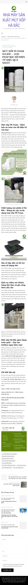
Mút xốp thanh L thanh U (7, 510)
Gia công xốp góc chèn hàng (9, 454)
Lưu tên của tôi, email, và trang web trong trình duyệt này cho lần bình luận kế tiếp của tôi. (13, 565)
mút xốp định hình (6, 467)
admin (14, 101)
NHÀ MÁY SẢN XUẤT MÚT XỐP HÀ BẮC (14, 20)
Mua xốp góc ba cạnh (7, 458)
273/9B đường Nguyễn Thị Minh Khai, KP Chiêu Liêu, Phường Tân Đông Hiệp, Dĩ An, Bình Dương (13, 405)
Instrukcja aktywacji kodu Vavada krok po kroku (9, 527)
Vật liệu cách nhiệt (7, 47)
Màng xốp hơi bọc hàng (8, 456)
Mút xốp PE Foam (6, 133)
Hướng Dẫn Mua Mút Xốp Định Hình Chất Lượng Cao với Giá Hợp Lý (9, 516)
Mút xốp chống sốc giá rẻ (8, 465)
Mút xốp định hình (5, 499)
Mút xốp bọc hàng (6, 463)
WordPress (22, 582)
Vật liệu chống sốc (18, 467)
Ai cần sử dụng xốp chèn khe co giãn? (9, 502)
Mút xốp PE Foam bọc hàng (9, 46)
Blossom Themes (7, 582)
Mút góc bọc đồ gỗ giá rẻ (8, 460)
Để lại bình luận (14, 104)
